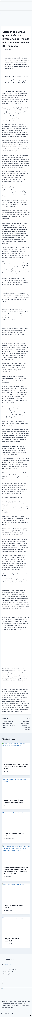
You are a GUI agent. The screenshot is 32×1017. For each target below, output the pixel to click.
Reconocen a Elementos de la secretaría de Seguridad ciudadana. (25, 724)
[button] (16, 10)
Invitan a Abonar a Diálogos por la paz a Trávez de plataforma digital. (8, 723)
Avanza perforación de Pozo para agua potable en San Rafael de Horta (16, 766)
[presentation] (16, 752)
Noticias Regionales (7, 29)
